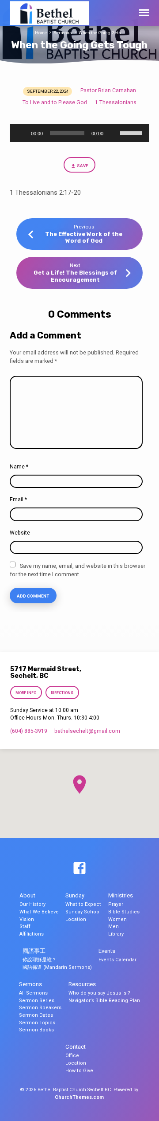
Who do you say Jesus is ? (99, 993)
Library (116, 934)
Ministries (120, 895)
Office (72, 1055)
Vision (26, 919)
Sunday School (83, 912)
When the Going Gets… (101, 32)
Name (19, 467)
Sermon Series (36, 1000)
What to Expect (83, 904)
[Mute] (113, 133)
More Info (26, 693)
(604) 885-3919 (28, 731)
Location (75, 919)
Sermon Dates (36, 1015)
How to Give (79, 1071)
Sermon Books (36, 1030)
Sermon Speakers (40, 1008)
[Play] (21, 133)
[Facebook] (79, 868)
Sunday (74, 895)
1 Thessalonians (115, 102)
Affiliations (31, 934)
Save (82, 165)
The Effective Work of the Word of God (83, 237)
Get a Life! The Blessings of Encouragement (75, 276)
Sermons (62, 32)
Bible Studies (124, 912)
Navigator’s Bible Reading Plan (104, 1000)
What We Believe (39, 912)
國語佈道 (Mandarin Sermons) (57, 967)
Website (20, 533)
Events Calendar (117, 960)
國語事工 (34, 951)
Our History (32, 904)
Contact (75, 1046)
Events (106, 951)
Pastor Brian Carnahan (108, 90)
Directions (62, 693)
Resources (82, 984)
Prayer (115, 904)
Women (117, 919)
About (27, 895)
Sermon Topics (37, 1023)
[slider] (132, 132)
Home (41, 32)
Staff (24, 926)
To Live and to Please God (55, 102)
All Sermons (33, 993)
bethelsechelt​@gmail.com (87, 731)
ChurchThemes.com (79, 1097)
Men (113, 926)
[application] (80, 133)
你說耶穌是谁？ (40, 960)
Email (18, 499)
